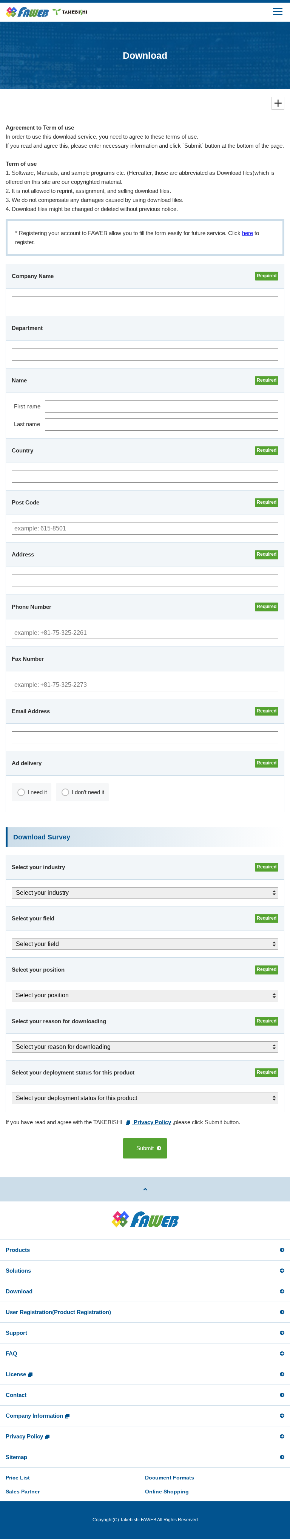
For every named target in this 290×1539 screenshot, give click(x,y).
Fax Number (28, 659)
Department (27, 328)
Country (22, 450)
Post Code (25, 502)
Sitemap (16, 1457)
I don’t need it (88, 792)
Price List (18, 1478)
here (247, 233)
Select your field (33, 918)
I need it (37, 792)
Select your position (38, 969)
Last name (27, 424)
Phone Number (31, 607)
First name (27, 406)
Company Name (33, 276)
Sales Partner (23, 1492)
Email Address (31, 711)
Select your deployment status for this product (73, 1072)
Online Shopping (167, 1492)
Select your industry (38, 867)
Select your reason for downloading (59, 1021)
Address (23, 554)
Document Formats (169, 1478)
